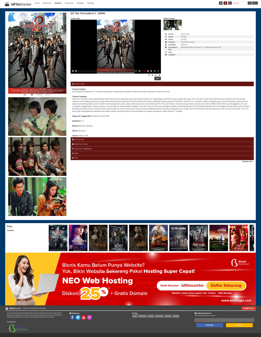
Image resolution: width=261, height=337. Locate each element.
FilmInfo (58, 3)
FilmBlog (90, 3)
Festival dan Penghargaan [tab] (83, 149)
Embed (157, 78)
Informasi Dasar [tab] (79, 84)
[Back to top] (254, 324)
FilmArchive (69, 3)
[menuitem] (37, 3)
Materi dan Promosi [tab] (81, 144)
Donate (239, 325)
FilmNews (80, 3)
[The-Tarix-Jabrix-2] (148, 75)
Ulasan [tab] (76, 153)
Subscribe (209, 325)
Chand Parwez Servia (188, 42)
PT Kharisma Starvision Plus (212, 47)
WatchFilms (47, 3)
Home (37, 3)
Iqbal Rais (184, 45)
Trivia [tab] (76, 158)
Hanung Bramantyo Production (191, 47)
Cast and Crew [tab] (79, 139)
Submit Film (248, 308)
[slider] (103, 71)
